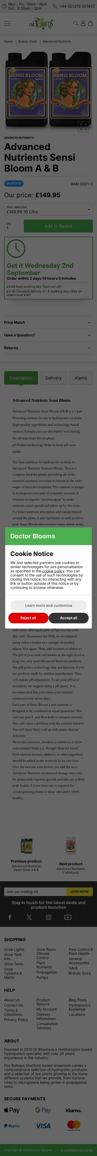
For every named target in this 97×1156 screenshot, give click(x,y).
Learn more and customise (48, 605)
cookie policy (53, 571)
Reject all (28, 618)
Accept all (68, 618)
